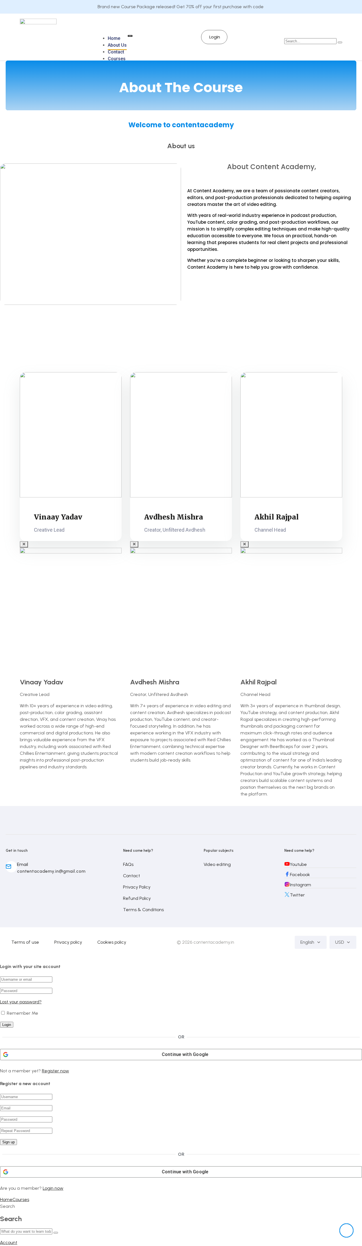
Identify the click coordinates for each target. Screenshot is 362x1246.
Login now (53, 1188)
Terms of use (25, 942)
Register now (55, 1070)
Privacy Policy (136, 887)
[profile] (71, 435)
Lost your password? (21, 1001)
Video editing (217, 864)
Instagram (300, 884)
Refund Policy (137, 898)
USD (339, 942)
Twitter (297, 895)
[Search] (55, 1233)
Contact (116, 52)
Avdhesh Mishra (173, 517)
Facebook (300, 874)
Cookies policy (111, 942)
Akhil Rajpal (277, 517)
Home (114, 38)
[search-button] (340, 42)
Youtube (298, 864)
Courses (117, 58)
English (307, 942)
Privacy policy (68, 942)
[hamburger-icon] (130, 36)
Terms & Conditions (143, 909)
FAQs (128, 864)
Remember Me (22, 1013)
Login (214, 37)
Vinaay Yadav (58, 517)
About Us (117, 45)
